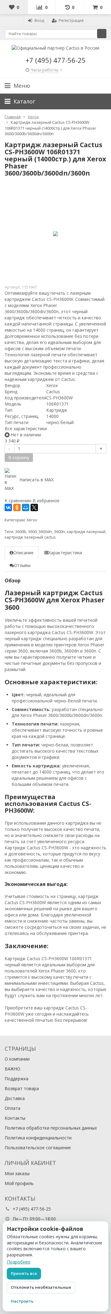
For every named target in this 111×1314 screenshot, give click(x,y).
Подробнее (19, 1262)
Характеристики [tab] (65, 553)
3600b (20, 531)
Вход (39, 20)
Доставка (15, 1098)
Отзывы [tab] (22, 565)
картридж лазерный (86, 531)
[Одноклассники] (17, 507)
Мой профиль (19, 1183)
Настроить (22, 1301)
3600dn (45, 531)
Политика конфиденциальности (38, 1138)
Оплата (12, 1108)
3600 (32, 531)
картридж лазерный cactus (30, 537)
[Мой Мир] (25, 507)
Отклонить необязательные (41, 1287)
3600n (59, 531)
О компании (17, 1059)
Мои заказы (17, 1173)
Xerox (32, 520)
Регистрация (71, 20)
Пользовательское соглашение (38, 1147)
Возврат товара (22, 1088)
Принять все (24, 1273)
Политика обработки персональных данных (51, 1128)
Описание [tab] (23, 553)
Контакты (15, 1118)
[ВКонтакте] (8, 507)
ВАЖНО (12, 1069)
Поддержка (16, 1079)
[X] (34, 507)
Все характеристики (26, 428)
